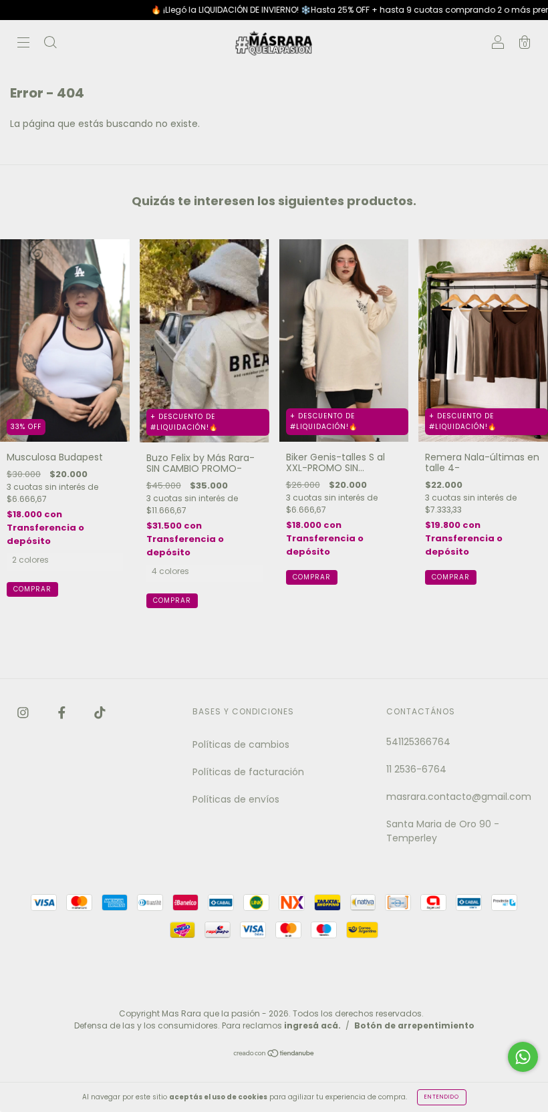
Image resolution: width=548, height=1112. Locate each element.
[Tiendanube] (274, 1054)
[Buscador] (50, 44)
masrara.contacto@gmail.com (458, 796)
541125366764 (418, 741)
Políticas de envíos (235, 799)
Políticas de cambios (240, 744)
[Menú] (23, 44)
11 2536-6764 (416, 769)
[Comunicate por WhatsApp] (523, 1057)
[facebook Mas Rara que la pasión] (63, 712)
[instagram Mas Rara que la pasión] (24, 712)
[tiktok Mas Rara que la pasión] (100, 712)
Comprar (32, 589)
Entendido (441, 1097)
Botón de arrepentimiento (414, 1025)
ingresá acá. (312, 1025)
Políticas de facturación (248, 772)
